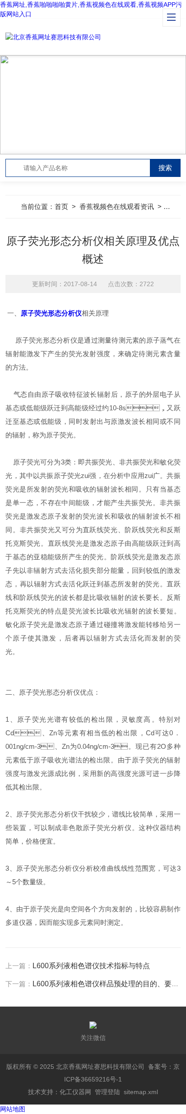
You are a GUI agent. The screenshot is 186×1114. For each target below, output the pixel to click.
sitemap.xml (141, 1091)
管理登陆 (107, 1091)
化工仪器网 (75, 1091)
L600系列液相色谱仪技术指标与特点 (91, 966)
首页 (61, 206)
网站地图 (12, 1109)
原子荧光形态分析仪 (51, 313)
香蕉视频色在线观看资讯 (116, 206)
